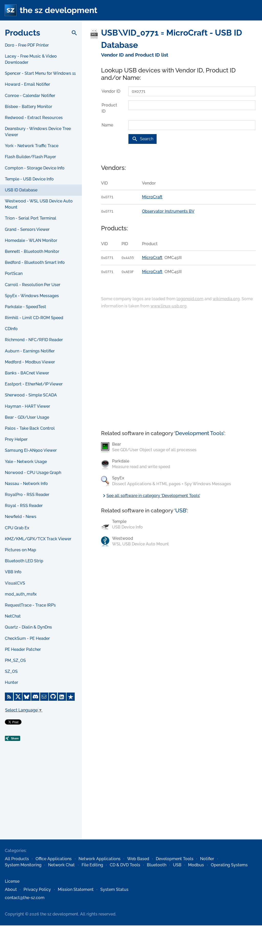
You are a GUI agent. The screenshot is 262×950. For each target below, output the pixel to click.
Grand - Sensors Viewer (27, 229)
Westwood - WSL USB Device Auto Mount (39, 204)
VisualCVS (15, 583)
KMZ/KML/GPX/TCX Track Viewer (38, 538)
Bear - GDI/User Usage (27, 417)
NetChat (13, 616)
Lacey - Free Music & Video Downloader (31, 59)
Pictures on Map (20, 549)
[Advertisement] (41, 801)
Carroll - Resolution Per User (32, 284)
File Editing (92, 864)
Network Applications (100, 858)
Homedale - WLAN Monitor (31, 240)
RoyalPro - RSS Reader (27, 494)
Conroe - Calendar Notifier (30, 95)
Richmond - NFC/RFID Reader (34, 339)
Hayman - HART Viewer (27, 406)
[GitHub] (53, 697)
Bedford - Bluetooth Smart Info (35, 262)
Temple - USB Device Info (29, 179)
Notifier (207, 858)
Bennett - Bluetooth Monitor (32, 251)
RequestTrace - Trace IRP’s (30, 605)
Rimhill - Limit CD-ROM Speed (34, 317)
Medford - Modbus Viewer (30, 362)
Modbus (196, 864)
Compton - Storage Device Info (34, 168)
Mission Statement (76, 889)
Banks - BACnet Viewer (27, 373)
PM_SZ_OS (15, 660)
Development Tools (199, 433)
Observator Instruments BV (168, 211)
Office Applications (54, 858)
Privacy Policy (37, 889)
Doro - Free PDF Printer (27, 45)
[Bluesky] (27, 697)
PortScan (14, 273)
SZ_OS (11, 671)
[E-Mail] (44, 697)
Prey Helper (16, 439)
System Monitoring (23, 864)
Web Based (138, 858)
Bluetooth (156, 864)
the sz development (58, 10)
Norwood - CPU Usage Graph (33, 472)
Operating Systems (229, 864)
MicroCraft (152, 197)
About (11, 889)
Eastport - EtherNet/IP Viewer (34, 384)
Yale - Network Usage (26, 461)
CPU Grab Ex (17, 527)
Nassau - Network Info (26, 483)
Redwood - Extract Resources (34, 117)
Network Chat (61, 864)
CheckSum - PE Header (27, 638)
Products (22, 32)
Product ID (109, 108)
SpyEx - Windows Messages (32, 295)
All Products (17, 858)
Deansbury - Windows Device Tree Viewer (38, 131)
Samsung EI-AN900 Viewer (31, 450)
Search (142, 139)
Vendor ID (111, 91)
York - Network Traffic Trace (31, 145)
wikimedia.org (226, 298)
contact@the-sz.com (25, 897)
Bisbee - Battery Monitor (28, 106)
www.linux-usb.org (168, 306)
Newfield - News (20, 516)
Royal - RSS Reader (24, 505)
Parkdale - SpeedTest (25, 306)
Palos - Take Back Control (30, 428)
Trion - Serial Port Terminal (30, 218)
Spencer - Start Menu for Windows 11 (40, 73)
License (12, 881)
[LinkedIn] (62, 697)
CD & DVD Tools (125, 864)
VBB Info (13, 571)
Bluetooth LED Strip (24, 560)
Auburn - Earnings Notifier (30, 351)
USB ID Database (21, 190)
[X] (18, 697)
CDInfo (11, 328)
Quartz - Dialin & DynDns (28, 627)
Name (107, 125)
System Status (114, 889)
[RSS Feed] (9, 697)
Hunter (11, 682)
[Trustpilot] (71, 697)
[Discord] (35, 697)
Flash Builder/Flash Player (30, 156)
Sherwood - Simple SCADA (31, 395)
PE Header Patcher (23, 649)
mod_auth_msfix (21, 594)
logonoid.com (190, 298)
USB (180, 510)
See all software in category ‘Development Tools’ (150, 495)
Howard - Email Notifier (27, 84)
